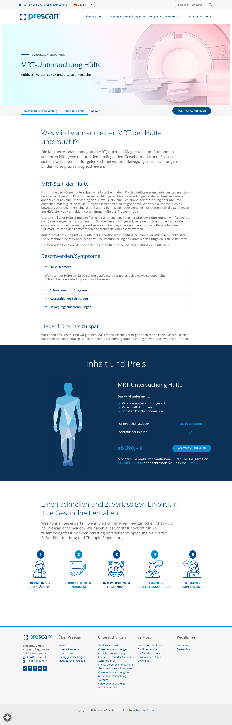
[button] (104, 16)
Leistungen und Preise (150, 645)
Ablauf (95, 111)
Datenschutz (184, 649)
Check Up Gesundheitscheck (114, 657)
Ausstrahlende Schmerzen (69, 299)
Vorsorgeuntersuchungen (113, 649)
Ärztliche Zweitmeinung (112, 653)
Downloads (144, 660)
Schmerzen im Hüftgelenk (68, 290)
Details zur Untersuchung (40, 111)
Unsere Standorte (69, 649)
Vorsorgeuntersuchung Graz (114, 672)
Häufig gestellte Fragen (72, 657)
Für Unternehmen (147, 649)
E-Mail (193, 463)
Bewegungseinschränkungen (70, 307)
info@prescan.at (58, 4)
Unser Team (66, 653)
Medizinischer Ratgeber (72, 660)
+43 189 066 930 (31, 4)
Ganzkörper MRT (108, 660)
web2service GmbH (145, 710)
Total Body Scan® (108, 645)
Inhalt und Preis (74, 111)
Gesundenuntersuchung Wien (115, 668)
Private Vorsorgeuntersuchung (115, 664)
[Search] (210, 4)
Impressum (183, 645)
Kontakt (63, 645)
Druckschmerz (60, 267)
